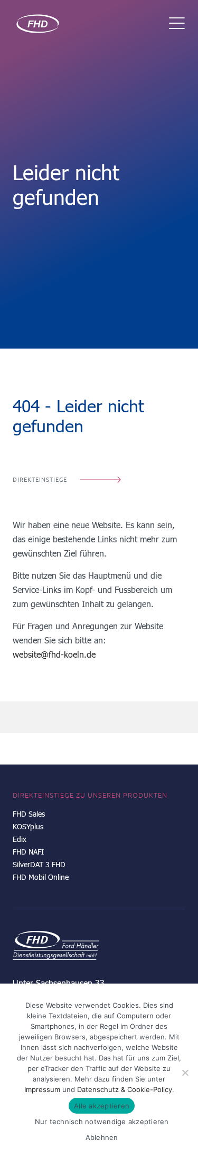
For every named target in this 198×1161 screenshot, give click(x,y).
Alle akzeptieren (101, 1106)
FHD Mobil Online (41, 876)
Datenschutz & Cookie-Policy (124, 1089)
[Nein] (185, 1072)
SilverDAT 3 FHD (39, 864)
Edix (19, 839)
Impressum (42, 1089)
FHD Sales (29, 813)
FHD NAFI (28, 851)
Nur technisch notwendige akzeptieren (102, 1121)
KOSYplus (28, 826)
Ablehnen (102, 1137)
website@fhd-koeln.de (54, 654)
